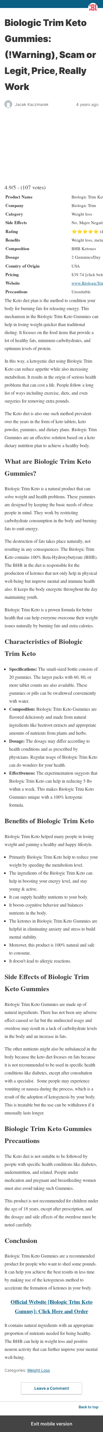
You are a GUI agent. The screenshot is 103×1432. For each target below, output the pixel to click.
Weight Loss (38, 1370)
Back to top (88, 1407)
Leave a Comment (51, 1388)
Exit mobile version (51, 1424)
